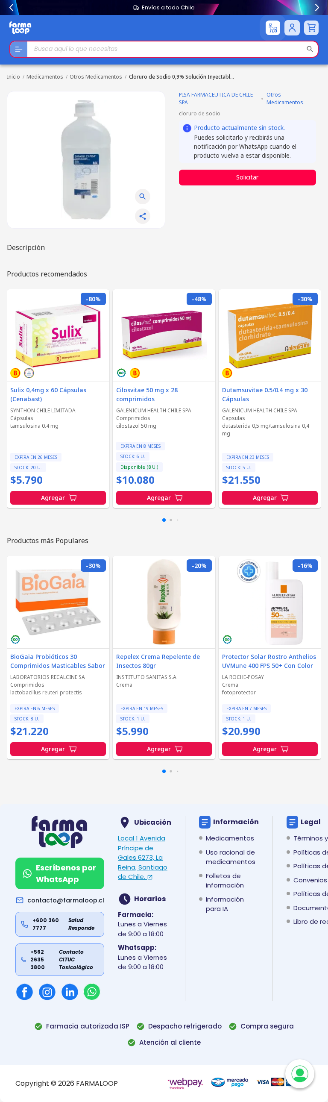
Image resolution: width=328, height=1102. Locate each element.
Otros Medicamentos (96, 76)
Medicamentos (44, 76)
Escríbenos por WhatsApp (66, 873)
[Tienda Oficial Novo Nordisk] (273, 28)
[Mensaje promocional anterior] (11, 8)
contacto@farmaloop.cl (65, 900)
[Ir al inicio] (20, 27)
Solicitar (247, 177)
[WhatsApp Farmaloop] (91, 991)
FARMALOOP (97, 1083)
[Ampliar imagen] (142, 196)
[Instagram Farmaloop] (47, 992)
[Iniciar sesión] (292, 27)
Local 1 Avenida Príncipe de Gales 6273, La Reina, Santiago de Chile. (142, 857)
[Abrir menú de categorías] (18, 49)
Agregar (53, 498)
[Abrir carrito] (311, 28)
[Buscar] (310, 49)
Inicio (13, 76)
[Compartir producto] (142, 216)
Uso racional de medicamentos (230, 857)
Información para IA (225, 904)
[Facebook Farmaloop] (24, 992)
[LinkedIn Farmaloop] (70, 992)
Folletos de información (225, 880)
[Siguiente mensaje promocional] (317, 8)
